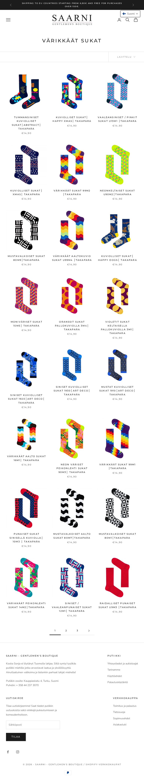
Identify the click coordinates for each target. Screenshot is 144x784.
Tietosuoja (119, 712)
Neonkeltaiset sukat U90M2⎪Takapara (117, 192)
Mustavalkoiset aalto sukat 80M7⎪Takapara (72, 535)
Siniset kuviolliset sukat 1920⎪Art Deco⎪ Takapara (26, 399)
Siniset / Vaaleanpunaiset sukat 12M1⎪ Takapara (72, 607)
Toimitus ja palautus (124, 706)
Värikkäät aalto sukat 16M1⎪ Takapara (26, 458)
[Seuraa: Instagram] (18, 752)
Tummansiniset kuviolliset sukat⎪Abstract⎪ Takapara (26, 123)
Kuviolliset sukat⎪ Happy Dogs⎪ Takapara (117, 258)
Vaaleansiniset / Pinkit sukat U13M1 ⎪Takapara (117, 119)
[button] (130, 13)
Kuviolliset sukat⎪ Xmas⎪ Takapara (26, 192)
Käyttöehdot (114, 676)
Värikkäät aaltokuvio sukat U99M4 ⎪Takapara (72, 258)
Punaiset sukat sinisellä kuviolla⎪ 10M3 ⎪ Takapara (26, 537)
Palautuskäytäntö (117, 682)
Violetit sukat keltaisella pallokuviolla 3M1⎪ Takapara (117, 327)
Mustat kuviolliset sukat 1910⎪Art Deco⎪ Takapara (117, 390)
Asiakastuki (119, 724)
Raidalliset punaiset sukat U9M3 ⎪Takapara (117, 605)
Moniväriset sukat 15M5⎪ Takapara (26, 323)
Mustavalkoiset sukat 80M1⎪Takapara (117, 535)
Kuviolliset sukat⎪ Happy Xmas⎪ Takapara (71, 119)
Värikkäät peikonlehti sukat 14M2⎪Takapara (26, 605)
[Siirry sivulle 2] (88, 631)
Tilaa (15, 736)
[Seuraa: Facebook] (8, 752)
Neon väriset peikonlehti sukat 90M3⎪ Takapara (72, 468)
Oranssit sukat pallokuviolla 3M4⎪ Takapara (72, 325)
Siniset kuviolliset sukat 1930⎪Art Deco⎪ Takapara (72, 390)
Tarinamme (113, 669)
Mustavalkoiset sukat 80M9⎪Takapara (26, 258)
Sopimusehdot (121, 718)
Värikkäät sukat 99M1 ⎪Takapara (117, 466)
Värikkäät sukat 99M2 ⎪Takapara (72, 192)
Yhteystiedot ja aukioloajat (122, 663)
